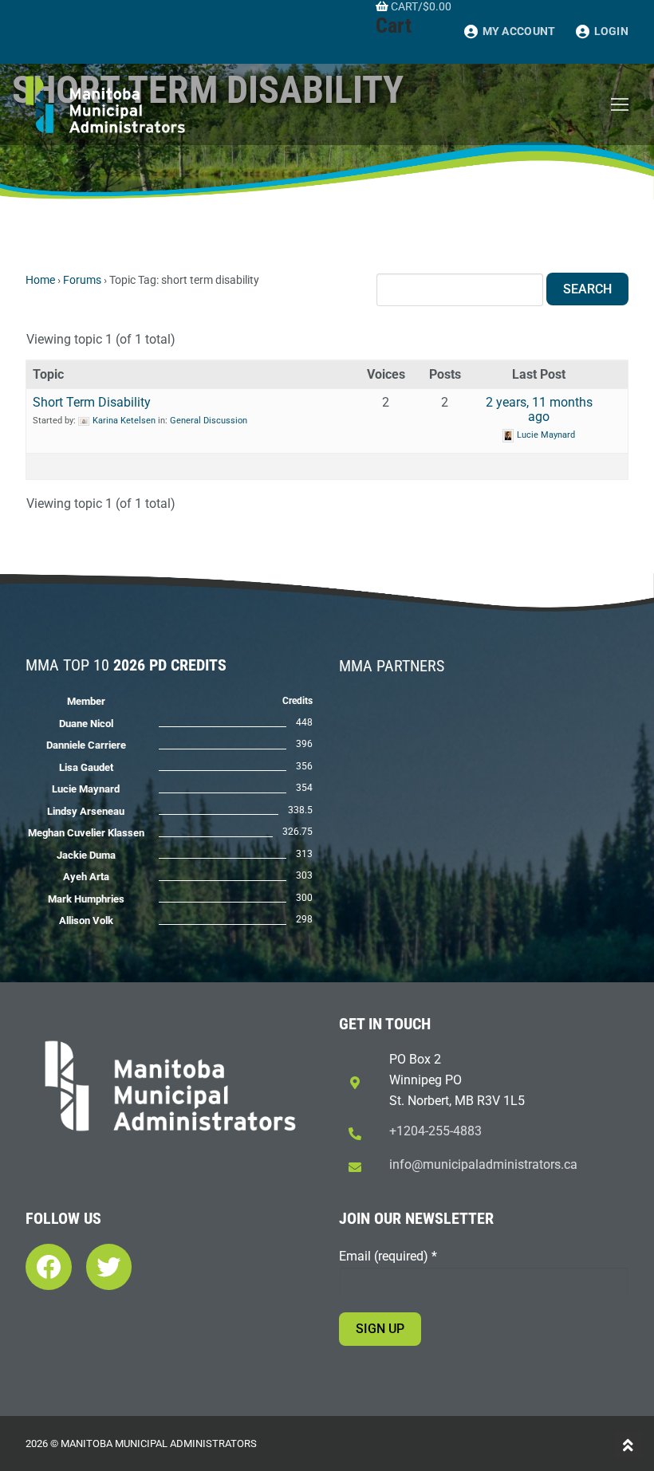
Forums (82, 279)
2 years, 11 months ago (539, 409)
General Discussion (208, 420)
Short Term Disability (92, 402)
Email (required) (388, 1256)
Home (40, 279)
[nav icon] (619, 104)
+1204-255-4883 (435, 1131)
